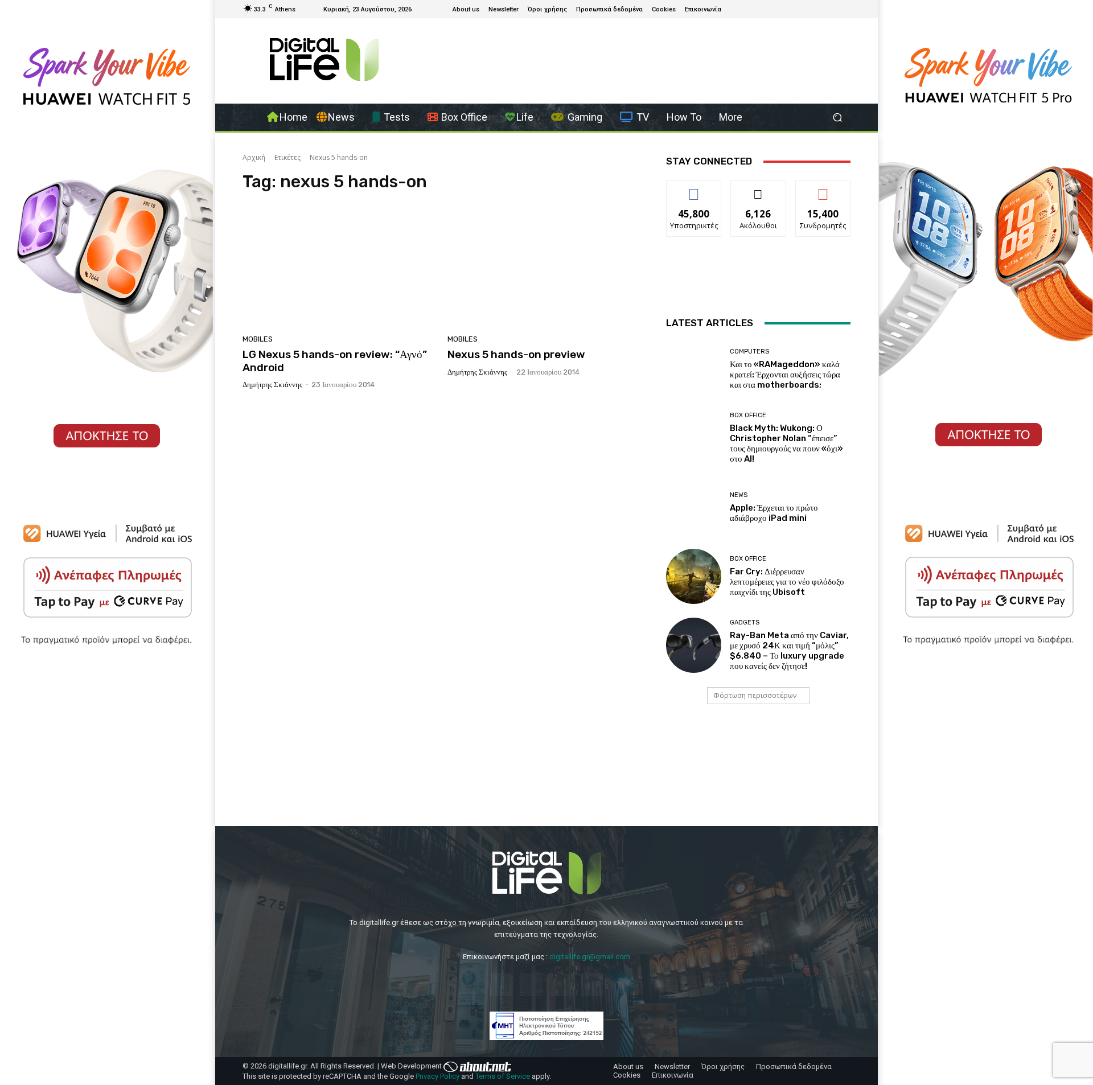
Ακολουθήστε (758, 188)
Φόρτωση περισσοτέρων (754, 695)
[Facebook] (803, 9)
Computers (749, 351)
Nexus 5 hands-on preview (516, 354)
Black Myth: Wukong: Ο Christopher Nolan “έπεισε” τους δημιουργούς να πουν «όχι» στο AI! (786, 443)
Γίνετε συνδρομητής (823, 193)
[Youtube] (830, 9)
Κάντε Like (694, 188)
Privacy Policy (437, 1076)
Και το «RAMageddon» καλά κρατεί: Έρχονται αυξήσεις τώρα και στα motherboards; (785, 374)
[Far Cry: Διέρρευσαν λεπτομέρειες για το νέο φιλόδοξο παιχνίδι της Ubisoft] (693, 576)
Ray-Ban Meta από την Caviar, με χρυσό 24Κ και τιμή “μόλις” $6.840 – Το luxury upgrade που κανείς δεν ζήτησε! (789, 650)
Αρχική (254, 157)
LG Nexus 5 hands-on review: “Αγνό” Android (335, 361)
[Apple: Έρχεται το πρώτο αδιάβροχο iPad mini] (693, 507)
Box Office (748, 415)
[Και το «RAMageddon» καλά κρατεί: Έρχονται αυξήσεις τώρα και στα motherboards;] (693, 369)
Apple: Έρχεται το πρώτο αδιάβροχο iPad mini (774, 513)
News (738, 495)
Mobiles (258, 339)
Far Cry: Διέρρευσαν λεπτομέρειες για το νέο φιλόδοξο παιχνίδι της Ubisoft (787, 581)
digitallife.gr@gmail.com (589, 956)
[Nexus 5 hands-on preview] (543, 266)
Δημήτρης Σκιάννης (272, 384)
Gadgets (744, 622)
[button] (837, 117)
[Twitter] (816, 9)
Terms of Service (502, 1076)
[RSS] (843, 9)
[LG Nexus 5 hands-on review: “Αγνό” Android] (338, 266)
